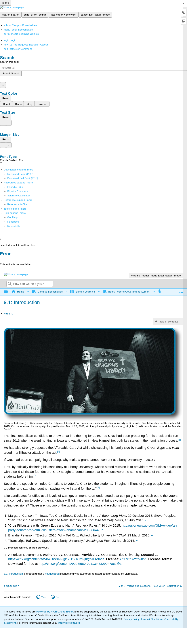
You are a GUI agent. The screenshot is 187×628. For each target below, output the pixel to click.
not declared (52, 573)
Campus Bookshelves (50, 291)
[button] (13, 221)
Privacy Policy (131, 619)
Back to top (10, 585)
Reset (5, 98)
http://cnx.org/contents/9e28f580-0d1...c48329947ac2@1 (80, 564)
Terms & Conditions (152, 619)
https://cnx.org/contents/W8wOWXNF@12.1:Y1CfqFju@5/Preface (56, 559)
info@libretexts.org (68, 622)
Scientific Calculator (18, 195)
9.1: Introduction (13, 573)
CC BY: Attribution (133, 559)
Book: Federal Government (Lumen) (129, 291)
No (57, 597)
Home (20, 291)
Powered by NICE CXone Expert (55, 611)
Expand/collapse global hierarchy (8, 292)
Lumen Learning (85, 291)
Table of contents (168, 321)
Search (9, 284)
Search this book (9, 61)
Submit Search (10, 73)
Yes (43, 597)
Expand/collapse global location (181, 291)
